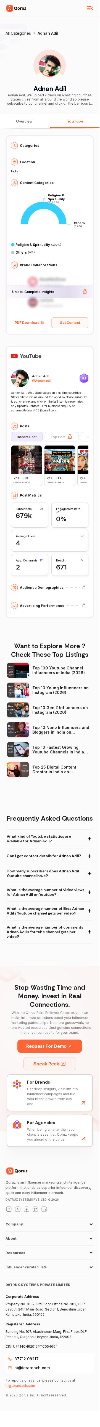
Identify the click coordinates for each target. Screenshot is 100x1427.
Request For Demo (46, 1046)
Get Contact (70, 323)
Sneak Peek (46, 1064)
